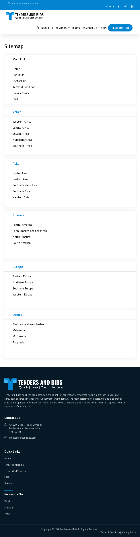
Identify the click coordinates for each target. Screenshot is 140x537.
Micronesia (19, 336)
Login (103, 28)
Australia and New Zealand (29, 324)
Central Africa (21, 128)
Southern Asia (21, 191)
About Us (47, 28)
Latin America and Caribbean (30, 231)
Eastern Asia (20, 179)
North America (21, 237)
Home (16, 69)
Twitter (7, 513)
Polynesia (18, 342)
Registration (120, 28)
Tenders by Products (15, 471)
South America (22, 243)
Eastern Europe (22, 276)
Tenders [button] (61, 28)
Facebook (9, 501)
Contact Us (89, 28)
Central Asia (20, 173)
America (18, 215)
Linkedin (8, 507)
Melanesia (19, 330)
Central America (22, 225)
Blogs (76, 28)
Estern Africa (21, 134)
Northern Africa (22, 140)
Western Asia (21, 197)
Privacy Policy (21, 93)
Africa (17, 111)
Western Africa (22, 121)
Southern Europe (23, 288)
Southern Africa (22, 146)
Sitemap (8, 483)
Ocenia (17, 314)
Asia (16, 163)
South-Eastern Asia (25, 185)
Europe (18, 266)
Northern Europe (23, 282)
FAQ (15, 99)
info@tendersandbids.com (25, 3)
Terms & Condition (24, 87)
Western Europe (22, 294)
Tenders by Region (14, 465)
